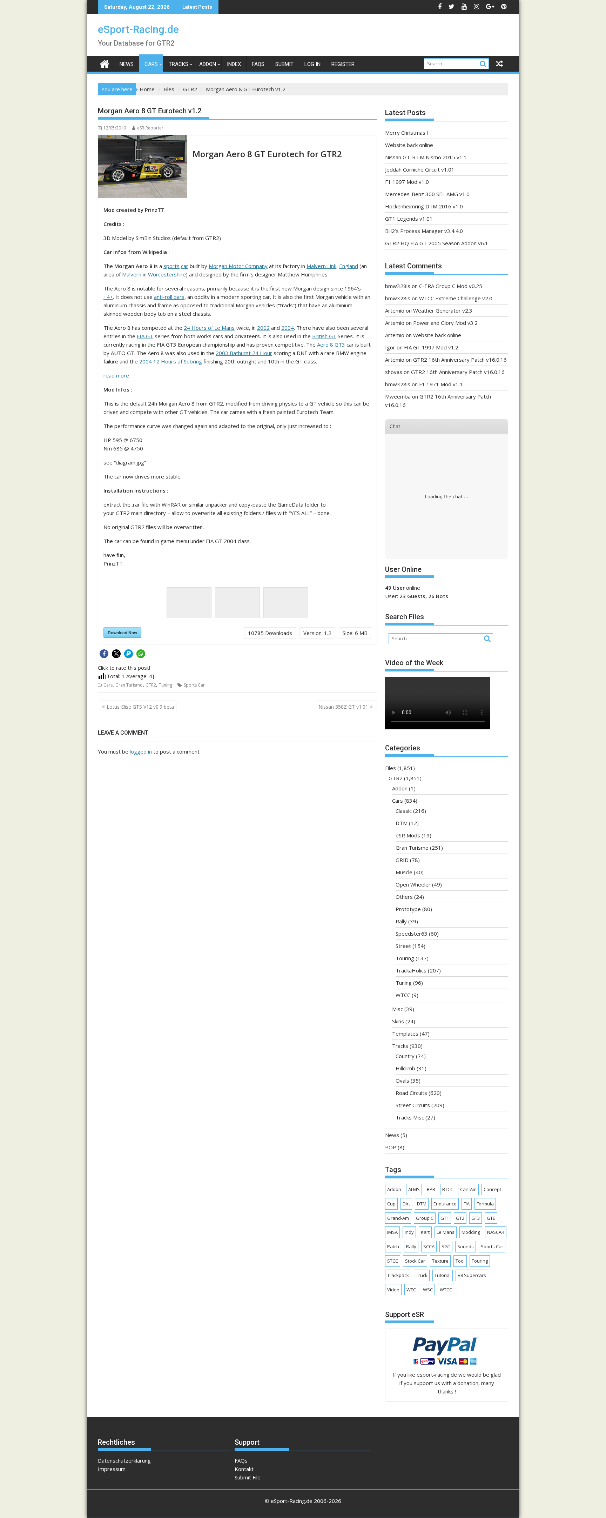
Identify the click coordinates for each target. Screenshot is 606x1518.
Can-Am (468, 1189)
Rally (401, 921)
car (184, 265)
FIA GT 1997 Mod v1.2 (431, 347)
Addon (207, 64)
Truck (421, 1275)
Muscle (404, 872)
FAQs (258, 64)
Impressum (112, 1468)
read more (116, 375)
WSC (428, 1289)
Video (393, 1289)
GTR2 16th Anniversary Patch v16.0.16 (460, 359)
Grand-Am (398, 1218)
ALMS (414, 1189)
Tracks (178, 64)
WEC (411, 1289)
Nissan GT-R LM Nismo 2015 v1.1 (426, 157)
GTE (491, 1218)
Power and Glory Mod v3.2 (445, 322)
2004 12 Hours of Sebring (170, 361)
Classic (404, 810)
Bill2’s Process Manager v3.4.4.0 (424, 230)
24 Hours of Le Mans (209, 327)
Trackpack (398, 1275)
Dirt (406, 1204)
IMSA (392, 1232)
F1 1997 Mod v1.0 (407, 181)
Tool (460, 1261)
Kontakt (244, 1468)
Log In (312, 64)
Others (404, 896)
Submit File (248, 1477)
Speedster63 (411, 933)
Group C (424, 1218)
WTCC (403, 994)
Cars (151, 64)
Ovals (402, 1080)
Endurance (445, 1204)
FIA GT (145, 336)
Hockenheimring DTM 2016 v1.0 (424, 206)
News (127, 64)
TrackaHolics (411, 970)
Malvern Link (321, 265)
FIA (467, 1204)
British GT (324, 336)
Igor (390, 347)
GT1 (444, 1218)
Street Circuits (413, 1105)
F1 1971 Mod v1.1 (441, 384)
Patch (393, 1246)
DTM (402, 823)
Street (403, 945)
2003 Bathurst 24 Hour (244, 352)
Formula (485, 1204)
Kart (425, 1232)
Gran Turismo (129, 685)
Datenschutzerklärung (124, 1460)
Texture (440, 1261)
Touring (405, 958)
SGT (446, 1246)
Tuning (165, 685)
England (348, 265)
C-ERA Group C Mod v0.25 (450, 285)
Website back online (409, 144)
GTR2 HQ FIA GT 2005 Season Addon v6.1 (436, 243)
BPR (431, 1189)
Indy (409, 1232)
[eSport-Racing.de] (104, 63)
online (402, 587)
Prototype (408, 908)
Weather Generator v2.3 (442, 310)
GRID (402, 859)
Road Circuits (411, 1092)
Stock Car (415, 1261)
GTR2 (151, 685)
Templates (405, 1033)
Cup (391, 1204)
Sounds (465, 1246)
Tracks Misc (410, 1117)
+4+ (108, 296)
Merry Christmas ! (406, 132)
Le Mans (445, 1232)
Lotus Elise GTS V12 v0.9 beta (140, 706)
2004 (287, 327)
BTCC (447, 1189)
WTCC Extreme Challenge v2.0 (455, 298)
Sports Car (194, 685)
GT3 (475, 1218)
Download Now (122, 632)
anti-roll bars (169, 296)
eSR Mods (408, 835)
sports (171, 265)
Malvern (131, 274)
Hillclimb (405, 1068)
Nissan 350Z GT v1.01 (343, 706)
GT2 (460, 1218)
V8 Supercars (472, 1275)
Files (390, 767)
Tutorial (443, 1275)
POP (390, 1147)
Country (405, 1055)
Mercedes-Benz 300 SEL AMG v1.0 (427, 194)
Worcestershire (167, 274)
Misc (397, 1008)
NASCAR (495, 1232)
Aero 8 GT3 (331, 344)
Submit (284, 64)
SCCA (429, 1246)
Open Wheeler (413, 884)
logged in (141, 751)
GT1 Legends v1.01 (409, 218)
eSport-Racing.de (138, 29)
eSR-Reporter (150, 128)
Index (234, 64)
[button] (104, 653)
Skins (398, 1021)
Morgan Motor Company (238, 265)
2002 (263, 327)
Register (343, 64)
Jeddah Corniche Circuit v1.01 (419, 169)
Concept (492, 1189)
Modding (471, 1232)
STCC (392, 1261)
